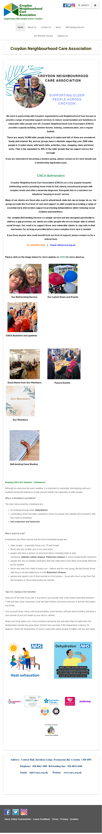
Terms (55, 819)
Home (20, 27)
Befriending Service (75, 27)
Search (85, 5)
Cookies (74, 819)
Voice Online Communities (18, 819)
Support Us (62, 36)
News (58, 27)
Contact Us (46, 27)
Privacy (64, 819)
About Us (32, 27)
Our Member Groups (43, 36)
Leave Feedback (41, 819)
